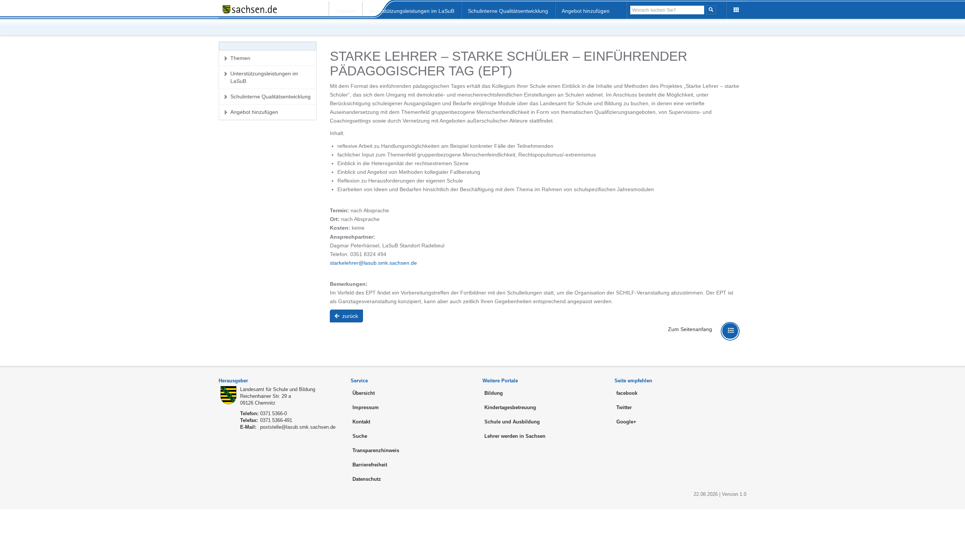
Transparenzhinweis (375, 450)
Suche (359, 436)
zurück (349, 316)
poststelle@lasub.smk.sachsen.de (297, 427)
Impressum (365, 407)
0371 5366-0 (273, 413)
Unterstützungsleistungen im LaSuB (411, 11)
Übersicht (363, 393)
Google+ (626, 422)
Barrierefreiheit (369, 465)
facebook (626, 393)
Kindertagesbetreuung (510, 407)
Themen (345, 11)
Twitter (624, 407)
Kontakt (361, 422)
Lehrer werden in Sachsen (514, 436)
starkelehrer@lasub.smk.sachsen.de (373, 263)
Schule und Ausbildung (512, 422)
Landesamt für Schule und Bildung (277, 389)
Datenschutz (366, 479)
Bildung (493, 393)
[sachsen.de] (258, 9)
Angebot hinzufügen (586, 11)
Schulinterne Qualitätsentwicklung (508, 11)
